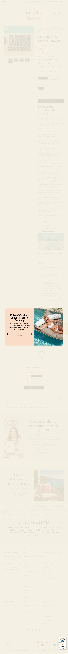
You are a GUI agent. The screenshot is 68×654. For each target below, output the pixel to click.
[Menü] (65, 638)
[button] (19, 335)
